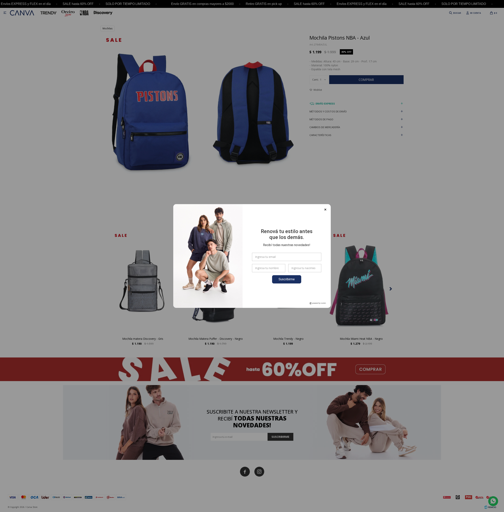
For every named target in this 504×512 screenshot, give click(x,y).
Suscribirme (287, 279)
